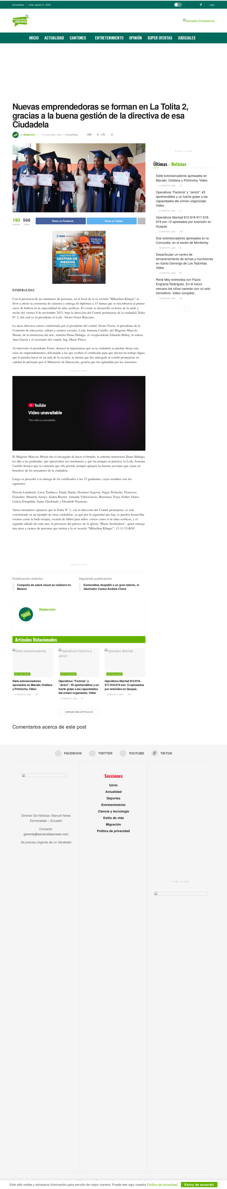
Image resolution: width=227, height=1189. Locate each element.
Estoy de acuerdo (199, 1184)
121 (36, 694)
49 (180, 247)
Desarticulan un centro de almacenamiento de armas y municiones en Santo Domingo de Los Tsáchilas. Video (184, 261)
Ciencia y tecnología (113, 811)
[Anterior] (180, 308)
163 (129, 694)
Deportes (113, 798)
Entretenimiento (109, 38)
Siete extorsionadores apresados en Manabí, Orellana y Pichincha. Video (32, 685)
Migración (113, 824)
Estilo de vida (113, 817)
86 (180, 272)
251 (181, 298)
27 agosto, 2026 (68, 698)
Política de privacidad (113, 831)
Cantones (78, 38)
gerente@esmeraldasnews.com (46, 834)
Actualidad (54, 38)
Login (212, 4)
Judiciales (186, 38)
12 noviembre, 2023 (51, 134)
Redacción (29, 134)
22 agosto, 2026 (114, 694)
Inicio (34, 38)
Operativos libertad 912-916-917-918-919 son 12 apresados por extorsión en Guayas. (124, 685)
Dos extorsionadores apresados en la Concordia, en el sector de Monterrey (182, 240)
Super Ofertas (160, 38)
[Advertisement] (113, 70)
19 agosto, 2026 (166, 247)
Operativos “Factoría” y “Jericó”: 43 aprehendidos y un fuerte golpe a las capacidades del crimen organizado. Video (79, 687)
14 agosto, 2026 (166, 298)
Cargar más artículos (79, 711)
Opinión (135, 38)
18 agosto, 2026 (166, 272)
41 (82, 698)
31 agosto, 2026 (22, 694)
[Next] (187, 308)
